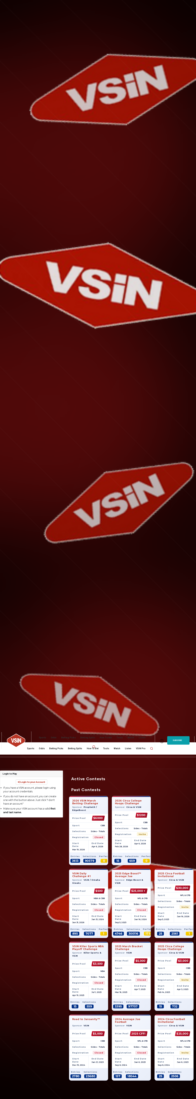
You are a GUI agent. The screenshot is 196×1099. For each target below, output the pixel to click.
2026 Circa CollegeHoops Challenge (128, 802)
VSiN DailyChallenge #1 (81, 875)
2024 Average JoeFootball (127, 1020)
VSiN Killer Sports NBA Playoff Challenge (88, 948)
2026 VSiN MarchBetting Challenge (85, 802)
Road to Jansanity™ (86, 1019)
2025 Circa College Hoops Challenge (171, 948)
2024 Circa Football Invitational (171, 1020)
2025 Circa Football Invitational (171, 875)
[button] (94, 746)
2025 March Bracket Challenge (129, 948)
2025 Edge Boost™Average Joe (128, 875)
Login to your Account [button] (32, 782)
